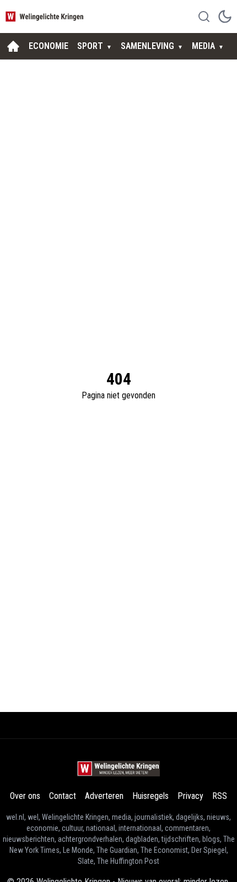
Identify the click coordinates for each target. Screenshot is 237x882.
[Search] (204, 16)
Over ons (25, 796)
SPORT (90, 46)
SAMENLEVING (147, 46)
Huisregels (150, 796)
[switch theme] (225, 16)
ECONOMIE (48, 46)
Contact (62, 796)
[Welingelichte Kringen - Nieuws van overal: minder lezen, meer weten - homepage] (45, 16)
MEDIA (203, 46)
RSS (219, 796)
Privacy (190, 796)
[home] (13, 46)
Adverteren (104, 796)
